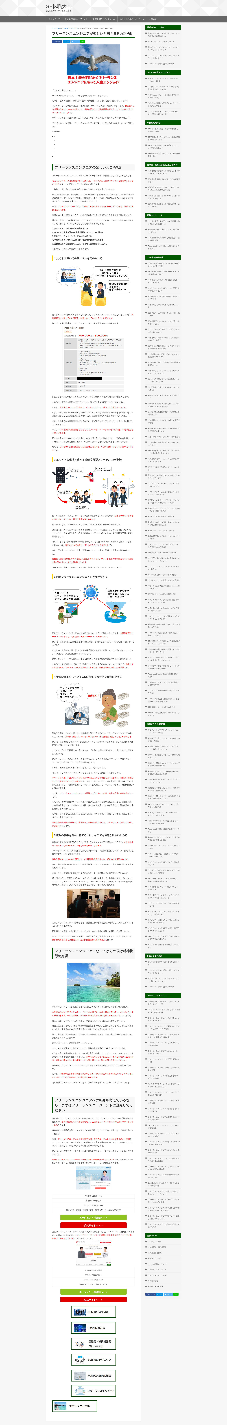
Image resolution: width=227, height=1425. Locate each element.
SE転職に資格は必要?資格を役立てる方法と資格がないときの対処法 (163, 405)
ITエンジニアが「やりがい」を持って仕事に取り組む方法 (163, 485)
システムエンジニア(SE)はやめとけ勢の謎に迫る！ (163, 863)
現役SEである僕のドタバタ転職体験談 (162, 575)
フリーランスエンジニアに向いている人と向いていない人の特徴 (163, 1201)
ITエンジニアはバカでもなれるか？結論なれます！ (163, 904)
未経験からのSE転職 (155, 1286)
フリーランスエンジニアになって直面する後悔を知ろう (163, 1151)
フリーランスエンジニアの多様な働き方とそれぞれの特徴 (163, 1118)
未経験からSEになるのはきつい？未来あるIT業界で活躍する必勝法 (164, 838)
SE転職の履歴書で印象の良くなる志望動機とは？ (164, 180)
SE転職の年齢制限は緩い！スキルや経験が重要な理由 (164, 155)
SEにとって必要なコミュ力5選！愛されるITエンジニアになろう (163, 380)
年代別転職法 (153, 1281)
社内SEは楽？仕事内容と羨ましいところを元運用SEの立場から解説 (164, 667)
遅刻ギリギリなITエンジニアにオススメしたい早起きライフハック (163, 48)
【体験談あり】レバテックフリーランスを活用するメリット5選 (163, 1002)
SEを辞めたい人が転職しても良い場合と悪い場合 (164, 314)
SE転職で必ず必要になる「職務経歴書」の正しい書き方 (164, 205)
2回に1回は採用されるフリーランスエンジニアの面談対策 (163, 1184)
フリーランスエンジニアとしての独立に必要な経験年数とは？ (163, 1093)
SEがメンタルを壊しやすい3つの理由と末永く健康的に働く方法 (163, 430)
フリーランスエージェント (158, 1275)
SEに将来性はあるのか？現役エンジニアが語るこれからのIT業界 (164, 871)
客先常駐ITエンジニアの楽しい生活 (161, 42)
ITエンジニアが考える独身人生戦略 (161, 64)
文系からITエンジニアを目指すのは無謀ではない (163, 847)
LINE (82, 41)
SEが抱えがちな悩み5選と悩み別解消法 (162, 553)
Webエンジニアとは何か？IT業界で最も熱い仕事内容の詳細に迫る (163, 937)
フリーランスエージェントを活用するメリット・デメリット (163, 1019)
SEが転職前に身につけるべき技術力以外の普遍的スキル (164, 363)
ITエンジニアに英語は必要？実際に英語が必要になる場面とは (163, 634)
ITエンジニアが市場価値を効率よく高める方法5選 (163, 692)
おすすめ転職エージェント (158, 1264)
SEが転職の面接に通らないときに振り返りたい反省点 (164, 231)
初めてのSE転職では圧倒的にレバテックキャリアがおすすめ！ (164, 104)
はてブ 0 (66, 41)
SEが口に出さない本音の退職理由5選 (162, 594)
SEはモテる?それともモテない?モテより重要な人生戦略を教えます (163, 880)
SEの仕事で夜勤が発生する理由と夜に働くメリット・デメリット (164, 650)
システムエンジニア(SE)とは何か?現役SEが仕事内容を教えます (163, 929)
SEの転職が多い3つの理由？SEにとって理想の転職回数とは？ (163, 273)
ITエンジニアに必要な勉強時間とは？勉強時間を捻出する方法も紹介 (163, 700)
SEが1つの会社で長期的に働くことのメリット (163, 468)
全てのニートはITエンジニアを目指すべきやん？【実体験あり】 (163, 913)
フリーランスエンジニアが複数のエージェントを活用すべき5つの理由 (163, 1027)
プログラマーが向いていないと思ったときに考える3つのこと (163, 330)
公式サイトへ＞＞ (93, 1225)
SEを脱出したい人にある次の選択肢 (161, 707)
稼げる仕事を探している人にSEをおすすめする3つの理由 (164, 739)
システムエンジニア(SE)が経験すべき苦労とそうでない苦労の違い (163, 617)
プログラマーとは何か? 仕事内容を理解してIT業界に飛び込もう (163, 921)
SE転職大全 (58, 6)
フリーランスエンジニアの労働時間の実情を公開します (163, 1176)
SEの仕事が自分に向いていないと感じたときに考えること (164, 322)
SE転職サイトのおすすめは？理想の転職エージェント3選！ (164, 79)
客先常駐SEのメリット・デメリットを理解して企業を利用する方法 (164, 509)
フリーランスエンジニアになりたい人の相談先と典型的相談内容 (163, 1168)
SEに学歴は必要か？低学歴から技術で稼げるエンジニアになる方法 (164, 642)
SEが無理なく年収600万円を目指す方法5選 (163, 306)
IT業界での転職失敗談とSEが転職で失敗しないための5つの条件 (164, 264)
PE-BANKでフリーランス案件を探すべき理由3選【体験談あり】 (164, 1011)
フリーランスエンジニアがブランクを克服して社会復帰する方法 (163, 1217)
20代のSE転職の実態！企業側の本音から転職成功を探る (163, 130)
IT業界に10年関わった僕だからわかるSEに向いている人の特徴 (163, 822)
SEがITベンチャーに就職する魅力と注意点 (164, 580)
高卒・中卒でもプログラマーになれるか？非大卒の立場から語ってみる (163, 896)
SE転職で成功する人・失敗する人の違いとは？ (164, 397)
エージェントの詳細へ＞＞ (93, 1217)
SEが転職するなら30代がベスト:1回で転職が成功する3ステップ (164, 138)
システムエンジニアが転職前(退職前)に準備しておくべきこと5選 (163, 601)
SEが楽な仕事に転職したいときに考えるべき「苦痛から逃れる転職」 (164, 347)
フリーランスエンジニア (157, 1270)
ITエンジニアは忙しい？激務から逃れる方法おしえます (163, 567)
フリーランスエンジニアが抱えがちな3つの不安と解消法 (163, 1077)
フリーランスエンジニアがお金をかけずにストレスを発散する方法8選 (163, 1209)
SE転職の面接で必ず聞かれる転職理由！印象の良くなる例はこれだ (164, 222)
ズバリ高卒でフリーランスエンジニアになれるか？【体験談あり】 (163, 1085)
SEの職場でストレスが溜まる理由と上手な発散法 (164, 421)
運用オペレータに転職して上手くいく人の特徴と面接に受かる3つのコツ (163, 659)
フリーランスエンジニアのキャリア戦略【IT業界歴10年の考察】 (164, 1143)
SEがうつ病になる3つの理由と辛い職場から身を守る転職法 (163, 339)
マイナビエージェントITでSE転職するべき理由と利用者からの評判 (164, 88)
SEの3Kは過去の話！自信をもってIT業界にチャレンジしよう (163, 855)
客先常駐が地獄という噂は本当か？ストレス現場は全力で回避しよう (163, 34)
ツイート (76, 41)
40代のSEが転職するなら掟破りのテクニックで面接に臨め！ (163, 146)
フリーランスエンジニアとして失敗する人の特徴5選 (163, 1102)
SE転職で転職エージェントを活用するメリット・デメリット (164, 460)
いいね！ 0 (58, 41)
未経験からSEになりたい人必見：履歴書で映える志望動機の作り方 (164, 789)
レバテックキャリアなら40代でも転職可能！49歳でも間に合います (163, 112)
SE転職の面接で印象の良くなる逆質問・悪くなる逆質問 (164, 239)
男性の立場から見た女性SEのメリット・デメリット (164, 714)
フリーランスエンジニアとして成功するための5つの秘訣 (163, 1135)
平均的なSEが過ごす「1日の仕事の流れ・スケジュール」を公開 (163, 814)
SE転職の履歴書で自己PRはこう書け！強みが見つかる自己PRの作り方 (163, 188)
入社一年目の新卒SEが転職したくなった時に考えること (164, 587)
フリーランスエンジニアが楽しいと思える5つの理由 (163, 1069)
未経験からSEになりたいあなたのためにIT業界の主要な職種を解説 (164, 764)
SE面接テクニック (155, 1258)
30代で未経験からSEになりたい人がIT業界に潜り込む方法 (163, 805)
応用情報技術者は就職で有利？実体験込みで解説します (163, 413)
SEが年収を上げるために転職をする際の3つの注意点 (163, 297)
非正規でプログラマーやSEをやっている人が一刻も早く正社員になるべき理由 (164, 501)
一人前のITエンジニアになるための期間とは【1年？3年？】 (163, 683)
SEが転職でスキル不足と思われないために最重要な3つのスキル (164, 355)
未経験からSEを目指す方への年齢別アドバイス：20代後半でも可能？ (164, 797)
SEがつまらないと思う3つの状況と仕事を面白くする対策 (163, 281)
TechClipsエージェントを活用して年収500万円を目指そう (163, 96)
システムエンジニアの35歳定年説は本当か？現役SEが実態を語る (163, 545)
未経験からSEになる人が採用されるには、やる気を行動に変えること (164, 772)
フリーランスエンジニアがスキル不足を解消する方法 (163, 1225)
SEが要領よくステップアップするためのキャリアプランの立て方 (164, 372)
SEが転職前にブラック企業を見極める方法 (164, 437)
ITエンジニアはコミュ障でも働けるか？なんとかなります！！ (163, 57)
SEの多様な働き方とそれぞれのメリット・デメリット (164, 888)
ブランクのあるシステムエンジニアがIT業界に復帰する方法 (163, 609)
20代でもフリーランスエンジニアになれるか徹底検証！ (163, 1126)
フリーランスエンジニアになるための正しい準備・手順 (163, 1044)
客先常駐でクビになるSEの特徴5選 (161, 516)
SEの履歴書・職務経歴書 (157, 1247)
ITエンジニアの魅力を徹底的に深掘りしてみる (163, 830)
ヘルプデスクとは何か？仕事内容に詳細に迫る (163, 946)
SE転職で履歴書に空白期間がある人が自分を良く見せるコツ (164, 197)
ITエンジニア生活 (154, 1242)
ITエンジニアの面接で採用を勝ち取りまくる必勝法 (163, 247)
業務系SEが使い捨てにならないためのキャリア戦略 (164, 537)
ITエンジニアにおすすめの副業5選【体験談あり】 (163, 675)
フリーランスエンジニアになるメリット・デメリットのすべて (163, 1052)
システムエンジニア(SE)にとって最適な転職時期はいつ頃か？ (163, 289)
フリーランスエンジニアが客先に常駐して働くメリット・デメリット (163, 1192)
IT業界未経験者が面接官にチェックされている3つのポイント (163, 781)
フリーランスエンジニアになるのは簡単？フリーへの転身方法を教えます (163, 1036)
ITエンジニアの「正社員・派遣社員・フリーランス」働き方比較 (163, 493)
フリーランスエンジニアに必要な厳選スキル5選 (163, 1060)
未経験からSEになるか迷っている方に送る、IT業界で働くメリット (163, 748)
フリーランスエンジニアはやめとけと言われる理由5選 (163, 1110)
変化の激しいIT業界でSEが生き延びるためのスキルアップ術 (164, 476)
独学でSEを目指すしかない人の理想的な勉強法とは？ (164, 756)
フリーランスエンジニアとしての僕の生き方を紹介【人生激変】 (163, 1159)
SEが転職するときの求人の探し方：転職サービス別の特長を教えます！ (164, 452)
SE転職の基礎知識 (155, 1253)
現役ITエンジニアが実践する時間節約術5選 (163, 963)
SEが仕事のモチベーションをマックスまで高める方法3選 (164, 626)
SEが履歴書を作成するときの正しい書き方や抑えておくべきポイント (164, 172)
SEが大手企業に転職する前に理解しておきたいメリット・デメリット (164, 559)
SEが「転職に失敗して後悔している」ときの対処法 (164, 388)
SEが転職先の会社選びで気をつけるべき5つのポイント (163, 443)
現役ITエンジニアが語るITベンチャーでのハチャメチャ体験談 (163, 731)
